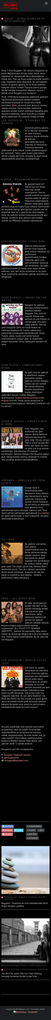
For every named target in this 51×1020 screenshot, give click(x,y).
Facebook (8, 826)
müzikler (32, 830)
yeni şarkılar (33, 838)
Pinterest (8, 830)
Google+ (7, 834)
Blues (15, 105)
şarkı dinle (32, 834)
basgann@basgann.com (16, 760)
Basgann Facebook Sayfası (17, 755)
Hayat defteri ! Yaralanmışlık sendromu (26, 970)
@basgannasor (11, 757)
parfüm (45, 513)
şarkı (41, 830)
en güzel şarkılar (35, 826)
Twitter (19, 830)
